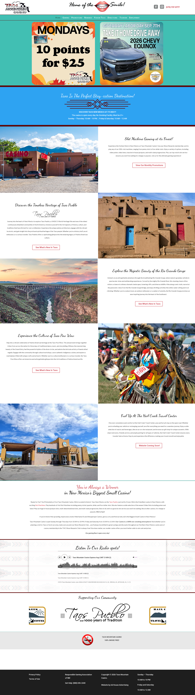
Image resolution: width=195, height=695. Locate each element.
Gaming (66, 18)
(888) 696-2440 (79, 683)
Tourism (123, 18)
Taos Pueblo (113, 502)
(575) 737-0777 (173, 7)
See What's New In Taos (47, 247)
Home (57, 18)
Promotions (76, 18)
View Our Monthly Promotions (149, 165)
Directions (112, 18)
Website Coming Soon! (149, 445)
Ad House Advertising (119, 685)
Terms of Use (34, 679)
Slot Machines (40, 505)
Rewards (88, 18)
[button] (63, 616)
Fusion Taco (99, 18)
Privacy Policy (34, 675)
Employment (134, 18)
